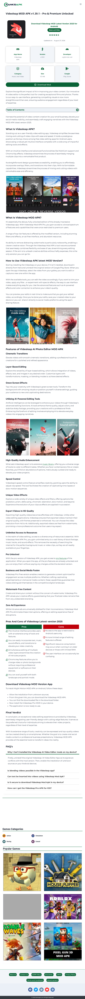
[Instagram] (41, 990)
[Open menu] (81, 4)
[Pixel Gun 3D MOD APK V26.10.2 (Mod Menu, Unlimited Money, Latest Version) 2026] (63, 941)
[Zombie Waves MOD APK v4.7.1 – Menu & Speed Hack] (22, 941)
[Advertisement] (42, 813)
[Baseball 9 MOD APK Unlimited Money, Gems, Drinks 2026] (22, 906)
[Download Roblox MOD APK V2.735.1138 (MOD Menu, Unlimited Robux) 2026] (63, 906)
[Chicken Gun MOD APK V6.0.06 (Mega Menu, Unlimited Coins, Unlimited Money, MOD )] (22, 872)
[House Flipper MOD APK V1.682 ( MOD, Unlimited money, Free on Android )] (63, 872)
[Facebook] (30, 990)
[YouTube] (47, 990)
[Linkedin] (53, 990)
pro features (61, 558)
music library (48, 464)
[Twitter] (36, 990)
